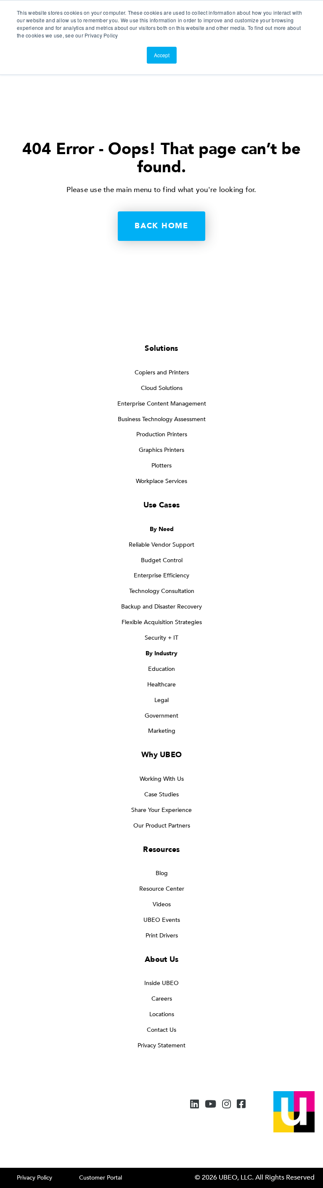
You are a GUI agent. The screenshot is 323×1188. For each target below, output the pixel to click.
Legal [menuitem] (161, 700)
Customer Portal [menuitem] (100, 1178)
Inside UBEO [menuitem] (161, 983)
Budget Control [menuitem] (162, 560)
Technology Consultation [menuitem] (161, 591)
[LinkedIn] (194, 1105)
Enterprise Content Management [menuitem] (161, 404)
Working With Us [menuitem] (162, 779)
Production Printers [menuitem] (161, 434)
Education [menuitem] (161, 669)
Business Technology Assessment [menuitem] (162, 419)
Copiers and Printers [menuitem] (162, 372)
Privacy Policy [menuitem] (34, 1178)
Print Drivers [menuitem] (162, 936)
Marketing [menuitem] (161, 731)
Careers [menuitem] (161, 999)
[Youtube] (210, 1105)
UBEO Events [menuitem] (161, 920)
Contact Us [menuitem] (161, 1030)
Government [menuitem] (161, 716)
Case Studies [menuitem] (161, 794)
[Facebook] (241, 1105)
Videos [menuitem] (162, 904)
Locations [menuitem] (161, 1014)
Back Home (161, 226)
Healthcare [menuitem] (161, 685)
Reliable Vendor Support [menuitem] (161, 545)
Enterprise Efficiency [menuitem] (161, 575)
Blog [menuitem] (162, 873)
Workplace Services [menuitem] (161, 481)
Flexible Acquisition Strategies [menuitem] (162, 622)
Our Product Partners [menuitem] (161, 826)
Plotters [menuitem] (161, 466)
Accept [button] (161, 55)
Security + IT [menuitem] (161, 638)
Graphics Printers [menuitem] (161, 450)
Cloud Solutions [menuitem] (162, 388)
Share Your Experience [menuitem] (161, 810)
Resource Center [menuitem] (161, 889)
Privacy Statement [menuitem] (161, 1045)
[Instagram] (226, 1105)
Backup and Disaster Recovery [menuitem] (161, 607)
